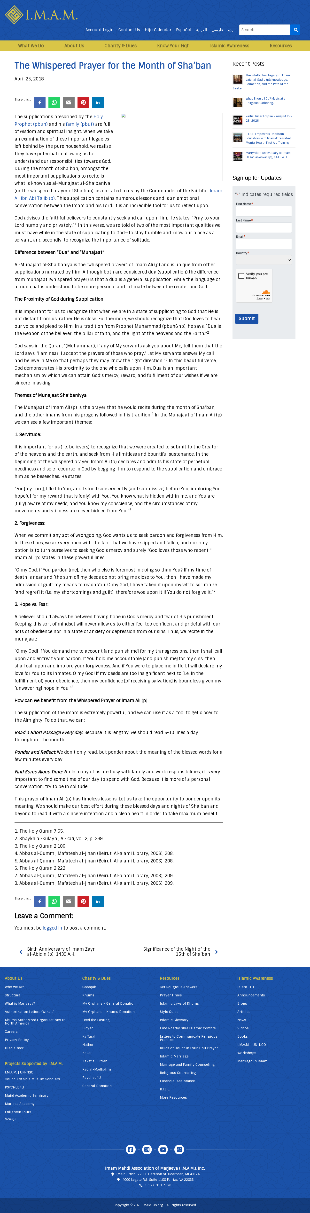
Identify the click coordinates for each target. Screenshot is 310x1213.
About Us (74, 46)
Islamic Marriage (174, 1056)
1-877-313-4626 (158, 1185)
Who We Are (14, 987)
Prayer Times (171, 995)
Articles (243, 1011)
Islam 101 (246, 987)
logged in (52, 928)
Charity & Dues (121, 46)
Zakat (87, 1053)
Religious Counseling (178, 1072)
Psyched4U (91, 1077)
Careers (11, 1031)
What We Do (31, 46)
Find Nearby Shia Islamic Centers (188, 1028)
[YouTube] (163, 1149)
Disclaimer (14, 1048)
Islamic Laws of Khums (179, 1003)
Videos (243, 1028)
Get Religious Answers (178, 987)
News (241, 1020)
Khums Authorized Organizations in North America (35, 1021)
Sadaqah (89, 987)
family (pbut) (80, 124)
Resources (281, 46)
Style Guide (169, 1011)
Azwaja (10, 1118)
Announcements (251, 995)
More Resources (173, 1097)
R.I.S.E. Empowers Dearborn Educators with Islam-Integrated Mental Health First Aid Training (268, 138)
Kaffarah (89, 1036)
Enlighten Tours (18, 1112)
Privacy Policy (17, 1039)
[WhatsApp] (179, 1149)
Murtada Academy (20, 1103)
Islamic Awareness (229, 46)
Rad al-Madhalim (96, 1069)
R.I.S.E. (165, 1089)
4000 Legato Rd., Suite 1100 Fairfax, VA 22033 (158, 1180)
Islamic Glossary (174, 1020)
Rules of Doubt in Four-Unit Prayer (189, 1048)
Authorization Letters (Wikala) (29, 1011)
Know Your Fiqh (173, 46)
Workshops (246, 1053)
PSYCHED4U (14, 1087)
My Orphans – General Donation (109, 1003)
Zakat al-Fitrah (94, 1061)
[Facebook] (131, 1149)
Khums (88, 995)
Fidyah (87, 1028)
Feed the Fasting (96, 1020)
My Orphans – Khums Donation (108, 1011)
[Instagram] (147, 1149)
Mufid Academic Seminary (26, 1095)
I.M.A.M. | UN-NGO (19, 1072)
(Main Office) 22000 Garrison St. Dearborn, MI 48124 (158, 1174)
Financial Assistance (177, 1081)
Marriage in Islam (252, 1061)
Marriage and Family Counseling (187, 1064)
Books (242, 1036)
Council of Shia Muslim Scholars (32, 1079)
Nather (87, 1044)
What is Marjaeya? (20, 1003)
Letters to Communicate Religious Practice (188, 1038)
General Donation (97, 1086)
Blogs (242, 1003)
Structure (12, 995)
